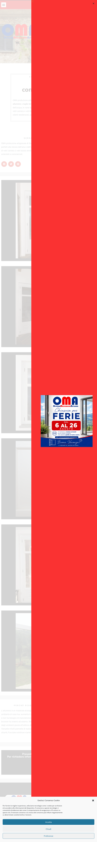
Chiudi (48, 829)
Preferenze (48, 836)
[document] (48, 421)
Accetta (48, 822)
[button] (93, 800)
